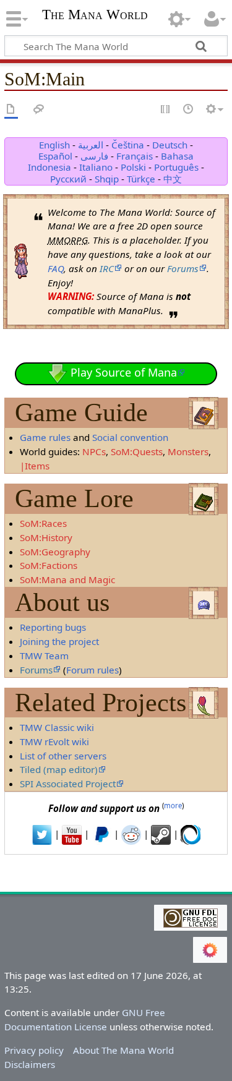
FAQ (56, 268)
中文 (172, 179)
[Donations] (101, 833)
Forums (183, 268)
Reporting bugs (53, 627)
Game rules (45, 437)
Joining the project (59, 641)
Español (55, 156)
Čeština (127, 145)
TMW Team (44, 655)
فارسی (94, 156)
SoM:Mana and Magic (67, 579)
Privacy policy (34, 1050)
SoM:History (46, 537)
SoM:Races (43, 523)
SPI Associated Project (68, 783)
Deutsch (169, 145)
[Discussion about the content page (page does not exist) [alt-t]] (39, 110)
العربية (90, 145)
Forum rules (92, 670)
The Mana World (95, 15)
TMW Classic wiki (57, 727)
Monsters (188, 451)
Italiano (96, 167)
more (173, 805)
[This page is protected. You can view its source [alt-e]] (166, 110)
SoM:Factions (48, 565)
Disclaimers (29, 1064)
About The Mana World (123, 1050)
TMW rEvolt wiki (54, 741)
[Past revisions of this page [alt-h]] (188, 110)
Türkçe (141, 179)
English (54, 145)
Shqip (107, 179)
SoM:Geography (55, 551)
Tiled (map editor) (59, 769)
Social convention (130, 437)
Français (134, 156)
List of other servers (63, 756)
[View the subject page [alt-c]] (11, 110)
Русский (68, 179)
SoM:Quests (137, 451)
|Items (34, 465)
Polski (133, 167)
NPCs (94, 451)
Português (176, 167)
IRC (107, 268)
